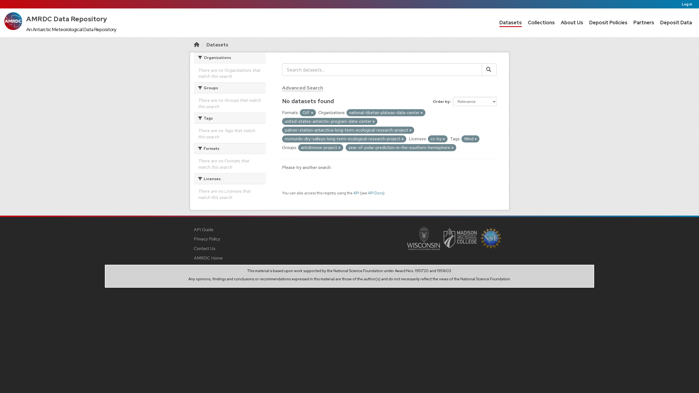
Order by (441, 101)
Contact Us (204, 248)
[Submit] (489, 69)
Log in (687, 4)
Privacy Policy (207, 239)
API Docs (375, 192)
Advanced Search (302, 88)
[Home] (196, 44)
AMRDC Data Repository (66, 19)
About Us (572, 22)
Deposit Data (676, 22)
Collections (541, 22)
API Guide (204, 230)
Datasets (510, 22)
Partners (643, 22)
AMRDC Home (208, 258)
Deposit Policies (608, 22)
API (356, 192)
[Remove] (312, 113)
